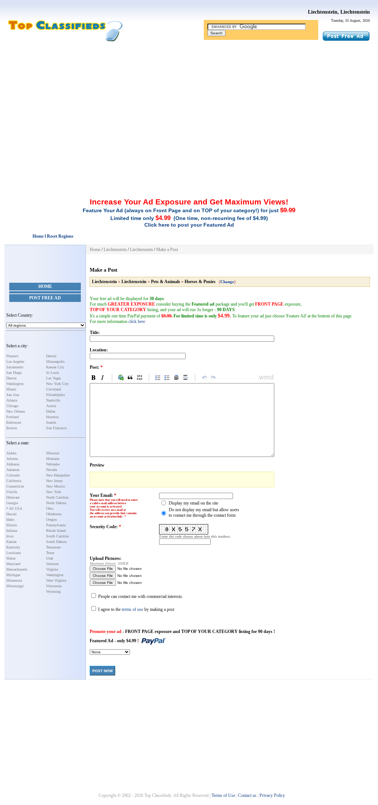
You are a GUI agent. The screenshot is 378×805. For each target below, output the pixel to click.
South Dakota (56, 542)
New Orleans (15, 411)
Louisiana (13, 553)
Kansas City (55, 367)
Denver (11, 378)
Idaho (10, 519)
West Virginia (56, 580)
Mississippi (15, 586)
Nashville (53, 400)
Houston (52, 417)
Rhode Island (56, 531)
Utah (49, 558)
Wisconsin (54, 586)
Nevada (51, 470)
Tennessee (53, 547)
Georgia (12, 503)
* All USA (14, 508)
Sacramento (14, 367)
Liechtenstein (115, 249)
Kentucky (13, 547)
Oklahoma (53, 514)
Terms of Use (223, 795)
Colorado (13, 475)
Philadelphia (55, 395)
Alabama (12, 464)
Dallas (50, 411)
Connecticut (15, 486)
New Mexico (55, 486)
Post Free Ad (45, 297)
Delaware (13, 497)
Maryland (13, 564)
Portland (12, 417)
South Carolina (57, 536)
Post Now (102, 671)
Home (45, 286)
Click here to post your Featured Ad (189, 225)
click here (136, 321)
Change (227, 281)
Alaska (11, 453)
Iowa (9, 536)
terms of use (132, 609)
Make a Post (167, 249)
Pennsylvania (56, 525)
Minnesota (14, 580)
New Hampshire (58, 475)
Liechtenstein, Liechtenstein (339, 12)
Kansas (11, 542)
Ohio (50, 508)
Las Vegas (53, 378)
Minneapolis (55, 362)
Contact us (247, 795)
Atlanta (11, 400)
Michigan (13, 575)
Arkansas (13, 470)
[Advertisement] (189, 97)
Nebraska (52, 464)
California (13, 481)
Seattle (51, 422)
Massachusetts (16, 569)
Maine (11, 558)
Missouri (52, 453)
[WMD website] (265, 377)
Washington (15, 384)
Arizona (12, 459)
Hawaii (11, 514)
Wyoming (53, 591)
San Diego (14, 373)
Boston (11, 428)
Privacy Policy (272, 795)
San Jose (12, 395)
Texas (50, 553)
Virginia (52, 569)
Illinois (11, 525)
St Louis (52, 373)
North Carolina (57, 497)
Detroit (51, 356)
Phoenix (12, 356)
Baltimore (13, 422)
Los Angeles (15, 362)
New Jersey (54, 481)
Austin (51, 406)
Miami (11, 389)
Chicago (12, 406)
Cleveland (53, 389)
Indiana (11, 531)
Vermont (52, 564)
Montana (52, 459)
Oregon (51, 519)
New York (53, 492)
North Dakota (56, 503)
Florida (11, 492)
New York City (57, 384)
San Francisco (56, 428)
